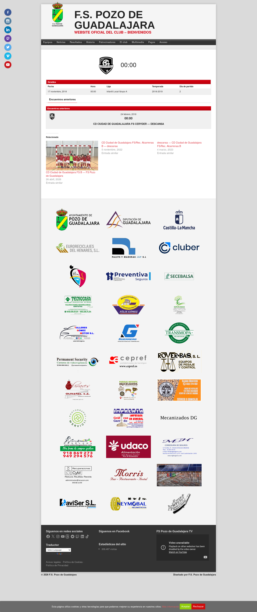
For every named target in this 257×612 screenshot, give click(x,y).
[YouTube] (7, 64)
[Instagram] (7, 20)
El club (123, 42)
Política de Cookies (73, 562)
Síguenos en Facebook (114, 531)
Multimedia (138, 42)
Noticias (61, 42)
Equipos (47, 42)
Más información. (171, 606)
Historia (90, 42)
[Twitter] (7, 47)
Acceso (163, 42)
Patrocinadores (107, 42)
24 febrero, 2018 (128, 114)
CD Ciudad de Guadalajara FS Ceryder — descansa (128, 124)
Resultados (76, 42)
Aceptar (185, 606)
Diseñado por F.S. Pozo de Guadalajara (194, 574)
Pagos (151, 42)
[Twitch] (7, 38)
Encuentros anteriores (62, 99)
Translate (67, 554)
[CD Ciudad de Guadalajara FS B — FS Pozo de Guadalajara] (72, 155)
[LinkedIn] (7, 29)
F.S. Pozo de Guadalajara (114, 20)
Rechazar (198, 606)
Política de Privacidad (57, 565)
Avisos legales (53, 562)
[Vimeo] (7, 55)
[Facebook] (7, 12)
